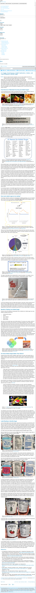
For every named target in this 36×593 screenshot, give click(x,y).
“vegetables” (20, 104)
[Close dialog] (0, 62)
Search (2, 68)
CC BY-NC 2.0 (21, 105)
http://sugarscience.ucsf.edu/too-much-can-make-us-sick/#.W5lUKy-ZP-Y (14, 568)
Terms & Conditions (20, 590)
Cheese (7, 105)
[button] (3, 53)
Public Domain (10, 273)
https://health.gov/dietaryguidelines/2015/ (26, 552)
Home (5, 70)
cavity (31, 350)
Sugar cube (18, 272)
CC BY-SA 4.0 (15, 351)
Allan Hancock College (21, 70)
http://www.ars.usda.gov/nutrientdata (8, 562)
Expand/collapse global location (34, 70)
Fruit (33, 103)
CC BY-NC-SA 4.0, (26, 350)
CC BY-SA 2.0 (15, 104)
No (13, 584)
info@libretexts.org (10, 591)
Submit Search (3, 17)
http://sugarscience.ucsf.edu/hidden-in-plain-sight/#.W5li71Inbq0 (16, 161)
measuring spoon (28, 272)
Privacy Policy (15, 590)
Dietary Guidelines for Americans (14, 228)
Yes (10, 584)
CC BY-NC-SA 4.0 (29, 159)
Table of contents (31, 78)
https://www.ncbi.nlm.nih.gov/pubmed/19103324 (23, 575)
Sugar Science (15, 365)
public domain (23, 228)
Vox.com (13, 382)
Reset (1, 23)
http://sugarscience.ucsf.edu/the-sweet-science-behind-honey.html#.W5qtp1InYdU (16, 572)
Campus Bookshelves (12, 70)
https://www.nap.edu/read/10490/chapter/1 (14, 555)
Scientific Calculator (4, 47)
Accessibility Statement (26, 590)
